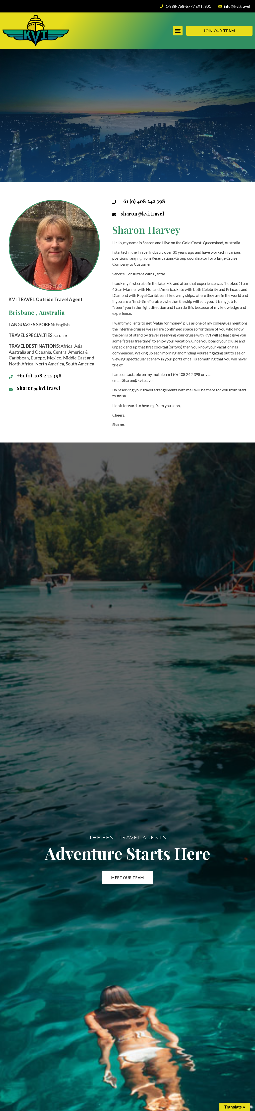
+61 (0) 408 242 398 (39, 375)
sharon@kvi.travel (39, 387)
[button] (178, 30)
